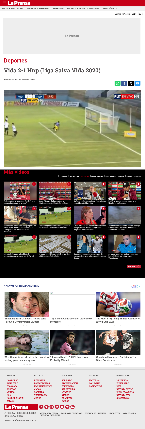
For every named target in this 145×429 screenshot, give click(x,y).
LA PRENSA (122, 380)
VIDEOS (65, 395)
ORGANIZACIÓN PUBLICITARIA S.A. (20, 420)
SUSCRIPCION (123, 398)
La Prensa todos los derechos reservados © (20, 414)
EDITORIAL (94, 380)
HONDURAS (12, 380)
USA (9, 395)
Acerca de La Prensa (49, 413)
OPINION (93, 375)
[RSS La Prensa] (72, 407)
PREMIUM (67, 375)
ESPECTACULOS (42, 383)
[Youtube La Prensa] (57, 407)
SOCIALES (39, 392)
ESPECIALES (68, 386)
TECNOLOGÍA (40, 395)
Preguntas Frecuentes (50, 415)
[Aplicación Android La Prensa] (67, 407)
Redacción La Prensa (28, 79)
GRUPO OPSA (123, 375)
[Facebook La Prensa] (41, 407)
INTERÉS (38, 375)
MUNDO (11, 392)
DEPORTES (39, 380)
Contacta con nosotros (95, 413)
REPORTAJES (68, 389)
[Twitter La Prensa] (46, 407)
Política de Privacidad (71, 413)
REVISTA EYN (123, 395)
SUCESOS (11, 389)
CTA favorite (27, 364)
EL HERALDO (123, 383)
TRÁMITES (67, 398)
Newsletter (114, 413)
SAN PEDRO (12, 383)
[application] (72, 128)
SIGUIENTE (133, 266)
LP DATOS (66, 392)
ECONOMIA (12, 386)
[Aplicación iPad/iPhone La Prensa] (62, 407)
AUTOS (37, 398)
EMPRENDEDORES (43, 386)
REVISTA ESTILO (125, 389)
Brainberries (27, 326)
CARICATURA (95, 386)
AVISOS (65, 401)
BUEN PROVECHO (125, 392)
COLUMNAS (94, 383)
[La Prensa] (16, 407)
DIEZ (119, 386)
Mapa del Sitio (129, 413)
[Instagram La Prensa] (51, 407)
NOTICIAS (11, 375)
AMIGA (37, 389)
